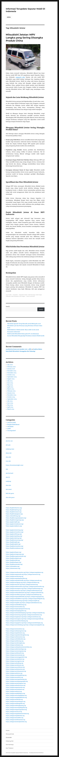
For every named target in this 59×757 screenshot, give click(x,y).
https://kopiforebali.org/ (13, 560)
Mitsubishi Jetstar (23, 294)
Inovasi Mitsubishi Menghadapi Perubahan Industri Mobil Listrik (25, 335)
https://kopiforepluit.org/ (13, 544)
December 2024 (11, 395)
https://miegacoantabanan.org (15, 665)
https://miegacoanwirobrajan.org (33, 622)
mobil (9, 428)
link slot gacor (10, 493)
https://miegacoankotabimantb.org (16, 592)
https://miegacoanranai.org (30, 584)
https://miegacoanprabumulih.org (16, 580)
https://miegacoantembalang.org (15, 625)
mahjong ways (10, 449)
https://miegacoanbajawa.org (14, 645)
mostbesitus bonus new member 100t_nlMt (18, 349)
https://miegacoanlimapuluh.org (15, 703)
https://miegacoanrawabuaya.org (31, 594)
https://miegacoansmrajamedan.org (16, 721)
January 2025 (11, 393)
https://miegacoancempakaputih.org (16, 707)
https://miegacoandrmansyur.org (15, 719)
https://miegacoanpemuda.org (14, 574)
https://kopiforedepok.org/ (13, 558)
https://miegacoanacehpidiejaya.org (16, 695)
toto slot (8, 461)
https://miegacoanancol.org (14, 711)
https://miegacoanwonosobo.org (34, 586)
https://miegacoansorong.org (14, 614)
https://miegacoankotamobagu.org (16, 649)
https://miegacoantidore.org (31, 582)
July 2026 (10, 364)
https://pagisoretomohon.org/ (14, 532)
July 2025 (10, 381)
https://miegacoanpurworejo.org (15, 687)
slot (7, 469)
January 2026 (11, 368)
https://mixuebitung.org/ (13, 516)
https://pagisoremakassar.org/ (14, 524)
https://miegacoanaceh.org (14, 584)
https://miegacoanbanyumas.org (15, 637)
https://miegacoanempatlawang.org (16, 679)
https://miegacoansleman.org (32, 616)
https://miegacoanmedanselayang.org (17, 620)
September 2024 (12, 399)
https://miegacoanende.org (34, 580)
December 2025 (11, 370)
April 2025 (10, 387)
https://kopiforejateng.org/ (14, 510)
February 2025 (11, 391)
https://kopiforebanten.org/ (14, 508)
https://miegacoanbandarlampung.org (17, 612)
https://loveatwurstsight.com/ (14, 465)
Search (8, 306)
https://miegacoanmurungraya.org (16, 651)
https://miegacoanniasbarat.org (15, 659)
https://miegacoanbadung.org (14, 663)
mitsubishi (15, 294)
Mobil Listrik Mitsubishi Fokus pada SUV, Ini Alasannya (23, 333)
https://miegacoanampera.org (14, 588)
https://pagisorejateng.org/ (14, 538)
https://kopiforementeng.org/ (14, 540)
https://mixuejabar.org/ (13, 566)
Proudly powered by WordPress (36, 752)
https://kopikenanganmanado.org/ (16, 556)
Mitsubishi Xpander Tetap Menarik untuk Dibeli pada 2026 (24, 323)
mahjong (8, 481)
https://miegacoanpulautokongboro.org (17, 635)
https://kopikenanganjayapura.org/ (16, 518)
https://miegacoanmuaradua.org (15, 606)
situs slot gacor (10, 497)
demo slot (9, 453)
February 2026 (11, 366)
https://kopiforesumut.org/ (14, 512)
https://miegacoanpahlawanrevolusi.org (17, 713)
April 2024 (10, 407)
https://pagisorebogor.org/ (13, 552)
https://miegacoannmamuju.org (15, 655)
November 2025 (11, 372)
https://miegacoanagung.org (14, 582)
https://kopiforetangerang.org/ (15, 520)
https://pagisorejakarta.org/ (14, 526)
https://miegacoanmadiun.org (14, 717)
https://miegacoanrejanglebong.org (16, 675)
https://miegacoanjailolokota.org (15, 693)
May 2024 (10, 405)
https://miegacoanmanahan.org (15, 629)
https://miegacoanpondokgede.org (34, 598)
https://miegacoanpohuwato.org (15, 633)
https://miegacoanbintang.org (14, 641)
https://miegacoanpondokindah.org (16, 596)
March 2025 (10, 389)
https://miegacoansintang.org (14, 576)
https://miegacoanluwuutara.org (15, 669)
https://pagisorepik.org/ (13, 522)
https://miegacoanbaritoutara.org (15, 685)
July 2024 (10, 401)
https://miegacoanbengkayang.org (16, 705)
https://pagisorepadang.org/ (14, 536)
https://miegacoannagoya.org (14, 618)
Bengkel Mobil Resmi (13, 424)
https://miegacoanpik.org (31, 600)
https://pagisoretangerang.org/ (15, 554)
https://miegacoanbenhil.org (35, 592)
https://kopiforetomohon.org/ (14, 546)
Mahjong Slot (9, 741)
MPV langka (22, 296)
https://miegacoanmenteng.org (15, 600)
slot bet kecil (9, 473)
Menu (9, 17)
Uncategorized (11, 430)
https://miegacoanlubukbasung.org (16, 604)
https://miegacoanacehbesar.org (15, 667)
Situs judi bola (10, 734)
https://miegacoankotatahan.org (15, 586)
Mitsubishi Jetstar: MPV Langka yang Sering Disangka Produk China (24, 37)
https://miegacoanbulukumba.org (15, 639)
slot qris (8, 445)
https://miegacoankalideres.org (15, 598)
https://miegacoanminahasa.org (32, 614)
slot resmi (9, 489)
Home (7, 730)
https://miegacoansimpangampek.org (17, 681)
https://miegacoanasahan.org (14, 677)
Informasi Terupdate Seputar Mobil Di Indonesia (17, 752)
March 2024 (10, 409)
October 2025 (11, 375)
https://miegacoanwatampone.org (16, 683)
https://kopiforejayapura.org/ (14, 514)
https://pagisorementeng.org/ (14, 530)
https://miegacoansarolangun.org (15, 701)
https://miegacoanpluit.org (14, 602)
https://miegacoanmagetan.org (15, 661)
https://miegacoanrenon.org (32, 574)
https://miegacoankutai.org (14, 691)
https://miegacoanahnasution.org (15, 572)
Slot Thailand (9, 748)
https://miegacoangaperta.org (14, 622)
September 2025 (12, 377)
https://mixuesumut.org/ (13, 568)
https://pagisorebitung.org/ (14, 534)
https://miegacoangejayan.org (34, 572)
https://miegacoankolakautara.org (32, 602)
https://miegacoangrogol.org (35, 596)
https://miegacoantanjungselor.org (16, 610)
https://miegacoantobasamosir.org (16, 671)
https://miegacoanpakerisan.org (15, 715)
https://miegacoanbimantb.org (15, 653)
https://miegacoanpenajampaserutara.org (18, 608)
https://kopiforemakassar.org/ (14, 548)
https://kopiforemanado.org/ (14, 564)
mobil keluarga (31, 294)
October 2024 (11, 397)
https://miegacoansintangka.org (15, 643)
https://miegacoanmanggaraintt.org (16, 657)
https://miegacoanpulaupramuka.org (16, 578)
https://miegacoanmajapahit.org (34, 625)
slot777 (8, 477)
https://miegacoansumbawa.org (15, 689)
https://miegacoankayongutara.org (16, 631)
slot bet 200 (9, 441)
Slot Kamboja (9, 744)
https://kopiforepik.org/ (13, 542)
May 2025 (10, 385)
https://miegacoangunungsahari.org (16, 709)
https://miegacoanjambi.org (36, 612)
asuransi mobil (11, 422)
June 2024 (10, 403)
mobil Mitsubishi (15, 296)
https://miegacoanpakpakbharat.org (16, 697)
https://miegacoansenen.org (14, 590)
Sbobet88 (9, 737)
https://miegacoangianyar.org (14, 616)
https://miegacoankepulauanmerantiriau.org (19, 647)
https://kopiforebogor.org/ (13, 562)
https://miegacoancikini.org (14, 594)
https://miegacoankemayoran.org (32, 590)
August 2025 (10, 379)
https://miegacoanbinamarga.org (33, 588)
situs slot (8, 457)
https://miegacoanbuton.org (14, 673)
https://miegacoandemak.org (14, 699)
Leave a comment (30, 296)
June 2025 (10, 383)
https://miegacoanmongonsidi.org (33, 618)
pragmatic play (20, 77)
